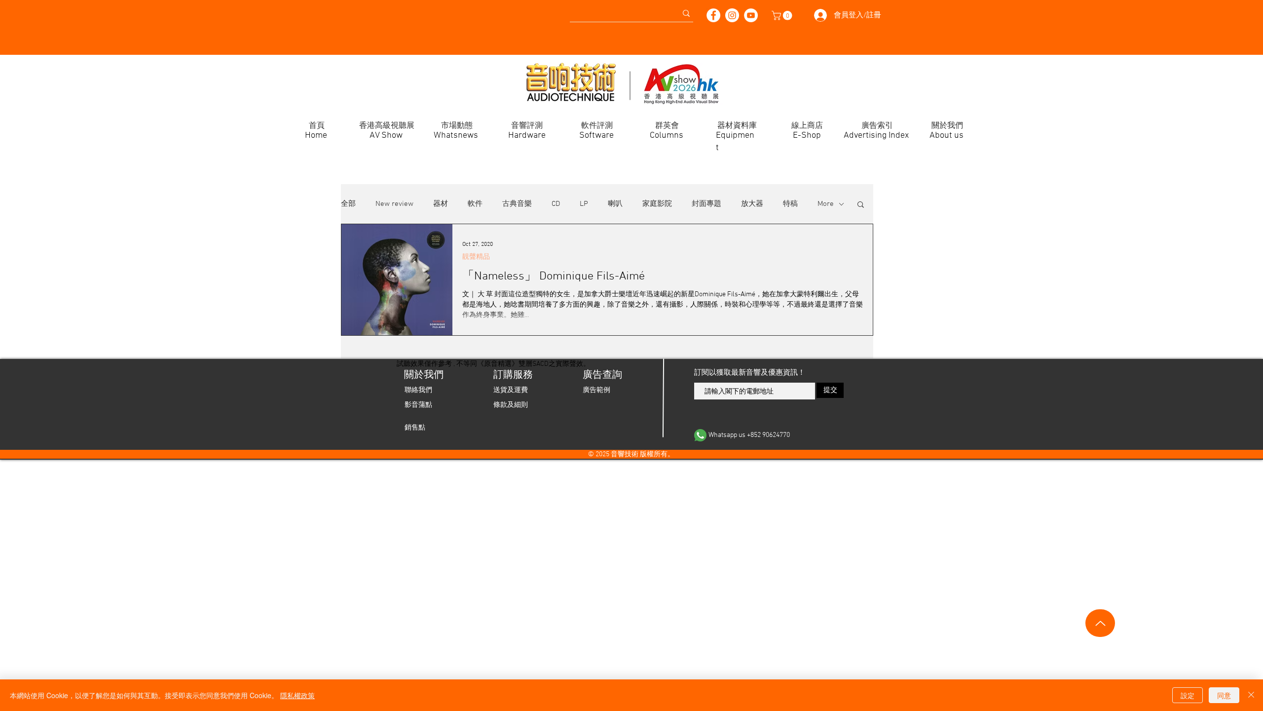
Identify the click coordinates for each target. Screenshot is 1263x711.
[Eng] (174, 9)
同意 (1224, 695)
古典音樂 (517, 203)
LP (584, 203)
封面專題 (706, 203)
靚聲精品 (476, 257)
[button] (783, 15)
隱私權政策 (297, 695)
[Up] (1100, 623)
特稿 (790, 203)
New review (394, 203)
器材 (440, 203)
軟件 (475, 203)
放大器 (752, 203)
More (825, 203)
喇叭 (615, 203)
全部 (348, 203)
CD (556, 203)
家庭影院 (657, 203)
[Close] (1251, 695)
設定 (1187, 695)
